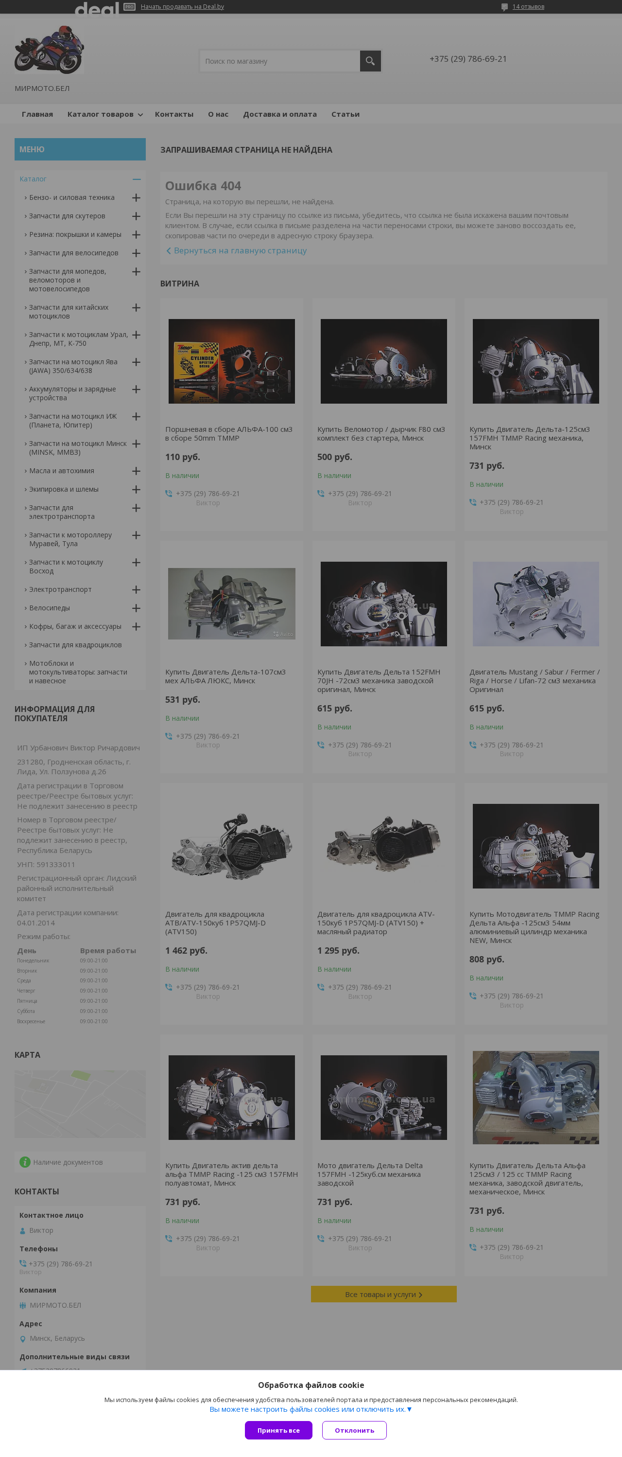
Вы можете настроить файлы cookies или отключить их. (307, 1408)
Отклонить (354, 1430)
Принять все (279, 1430)
